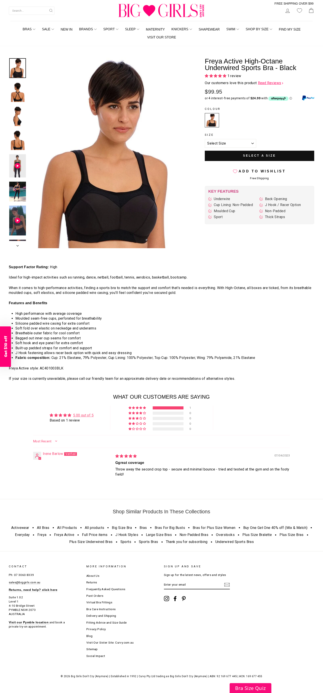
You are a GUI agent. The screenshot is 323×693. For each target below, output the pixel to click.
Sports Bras (148, 542)
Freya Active (64, 535)
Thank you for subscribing (187, 542)
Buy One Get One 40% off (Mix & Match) (275, 528)
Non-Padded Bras (194, 535)
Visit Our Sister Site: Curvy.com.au (110, 642)
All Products (67, 528)
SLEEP (130, 29)
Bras (143, 528)
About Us (92, 575)
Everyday (22, 535)
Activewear (20, 528)
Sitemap (92, 649)
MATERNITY (155, 29)
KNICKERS (179, 29)
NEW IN (67, 29)
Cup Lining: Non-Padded (233, 205)
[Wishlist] (299, 11)
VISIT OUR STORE (161, 37)
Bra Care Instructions (101, 609)
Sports (125, 542)
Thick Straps (275, 217)
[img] (126, 456)
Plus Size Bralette (257, 535)
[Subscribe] (227, 584)
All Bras (43, 528)
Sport (218, 217)
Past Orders (94, 595)
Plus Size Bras (291, 535)
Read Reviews (269, 83)
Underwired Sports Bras (234, 542)
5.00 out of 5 (83, 415)
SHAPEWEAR (209, 29)
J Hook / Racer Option (283, 205)
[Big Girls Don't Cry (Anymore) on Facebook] (175, 598)
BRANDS (86, 29)
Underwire (222, 199)
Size (209, 134)
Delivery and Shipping (101, 615)
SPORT (109, 29)
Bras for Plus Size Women (214, 528)
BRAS (27, 29)
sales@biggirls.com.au (24, 582)
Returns (91, 582)
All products (94, 528)
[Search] (50, 10)
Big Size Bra (122, 528)
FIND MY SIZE (290, 29)
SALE (46, 29)
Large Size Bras (159, 535)
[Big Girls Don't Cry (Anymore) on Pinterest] (183, 598)
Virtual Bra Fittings (99, 602)
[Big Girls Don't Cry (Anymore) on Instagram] (166, 598)
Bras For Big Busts (170, 528)
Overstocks (225, 535)
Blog (89, 636)
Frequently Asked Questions (105, 589)
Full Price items (94, 535)
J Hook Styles (126, 535)
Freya (41, 535)
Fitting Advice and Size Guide (106, 622)
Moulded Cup (224, 211)
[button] (216, 76)
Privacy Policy (96, 629)
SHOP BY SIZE (257, 29)
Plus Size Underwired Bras (91, 542)
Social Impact (95, 656)
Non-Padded (275, 211)
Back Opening (276, 199)
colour (213, 108)
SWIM (230, 29)
